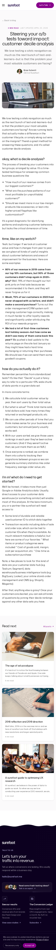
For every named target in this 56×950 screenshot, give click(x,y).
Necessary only (12, 945)
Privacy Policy (42, 939)
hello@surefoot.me (12, 876)
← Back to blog (9, 20)
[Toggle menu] (3, 5)
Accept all (29, 945)
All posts (47, 626)
